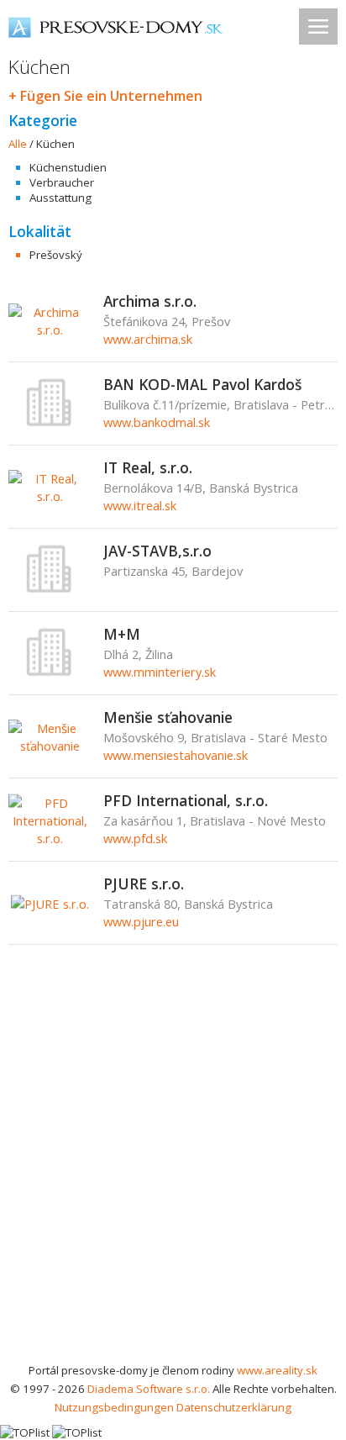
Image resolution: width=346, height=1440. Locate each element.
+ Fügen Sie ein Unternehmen (105, 96)
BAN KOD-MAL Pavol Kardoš (202, 384)
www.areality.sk (277, 1370)
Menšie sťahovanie (168, 717)
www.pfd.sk (135, 838)
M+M (121, 634)
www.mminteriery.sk (159, 671)
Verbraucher (61, 182)
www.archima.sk (147, 338)
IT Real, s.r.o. (147, 467)
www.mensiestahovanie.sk (175, 754)
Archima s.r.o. (150, 301)
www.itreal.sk (139, 505)
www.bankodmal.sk (156, 422)
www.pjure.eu (141, 921)
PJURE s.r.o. (143, 883)
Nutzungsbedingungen (114, 1407)
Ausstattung (60, 197)
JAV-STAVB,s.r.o (157, 550)
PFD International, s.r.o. (185, 800)
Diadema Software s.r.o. (148, 1388)
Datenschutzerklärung (233, 1407)
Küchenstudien (68, 167)
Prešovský (55, 254)
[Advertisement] (173, 1179)
